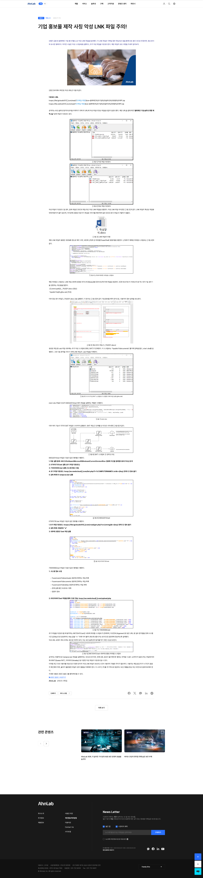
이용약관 (68, 823)
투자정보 (41, 818)
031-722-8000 (76, 868)
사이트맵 (68, 832)
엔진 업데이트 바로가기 (108, 850)
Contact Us (69, 827)
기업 (41, 3)
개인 (45, 3)
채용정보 (41, 823)
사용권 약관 (69, 813)
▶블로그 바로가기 (57, 677)
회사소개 (41, 813)
